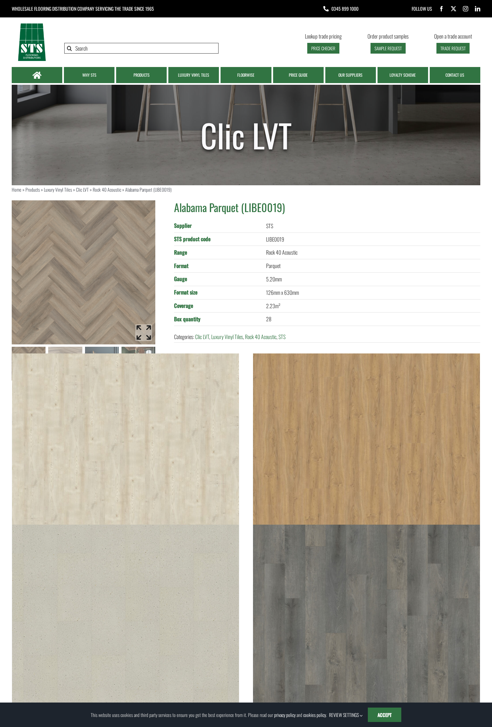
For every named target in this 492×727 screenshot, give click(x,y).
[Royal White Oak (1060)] (125, 467)
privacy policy (285, 714)
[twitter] (453, 8)
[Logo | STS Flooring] (32, 25)
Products (32, 189)
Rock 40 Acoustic (107, 189)
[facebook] (441, 8)
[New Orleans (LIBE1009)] (366, 638)
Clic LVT (82, 189)
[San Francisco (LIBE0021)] (125, 638)
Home (16, 189)
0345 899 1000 (344, 8)
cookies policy (314, 714)
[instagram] (465, 8)
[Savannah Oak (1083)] (366, 467)
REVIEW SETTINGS (344, 714)
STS (281, 337)
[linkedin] (477, 8)
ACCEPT (385, 714)
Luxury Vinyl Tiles (58, 189)
